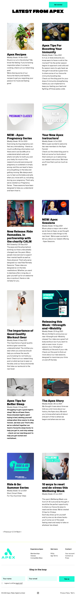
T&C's (73, 593)
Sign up (66, 579)
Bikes (36, 4)
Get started (58, 5)
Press (67, 558)
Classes (28, 4)
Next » (18, 532)
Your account (70, 553)
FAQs (52, 553)
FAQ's (42, 4)
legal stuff (19, 583)
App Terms (54, 556)
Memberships (35, 553)
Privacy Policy (65, 593)
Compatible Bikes (36, 558)
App (21, 4)
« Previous (7, 532)
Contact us (69, 556)
